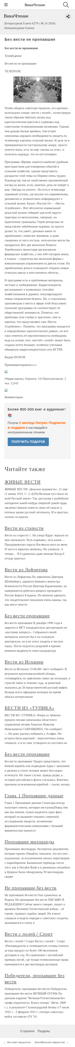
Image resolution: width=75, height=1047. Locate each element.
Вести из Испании (24, 662)
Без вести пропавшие (27, 615)
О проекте (27, 1031)
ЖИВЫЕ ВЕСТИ (23, 482)
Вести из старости (24, 528)
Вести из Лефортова (26, 569)
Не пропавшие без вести (31, 888)
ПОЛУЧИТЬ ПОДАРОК (28, 441)
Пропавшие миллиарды (29, 841)
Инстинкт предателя (19, 1042)
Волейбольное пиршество (50, 1042)
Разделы (44, 1031)
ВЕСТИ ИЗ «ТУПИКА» (29, 708)
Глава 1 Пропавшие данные (34, 795)
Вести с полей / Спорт (29, 934)
